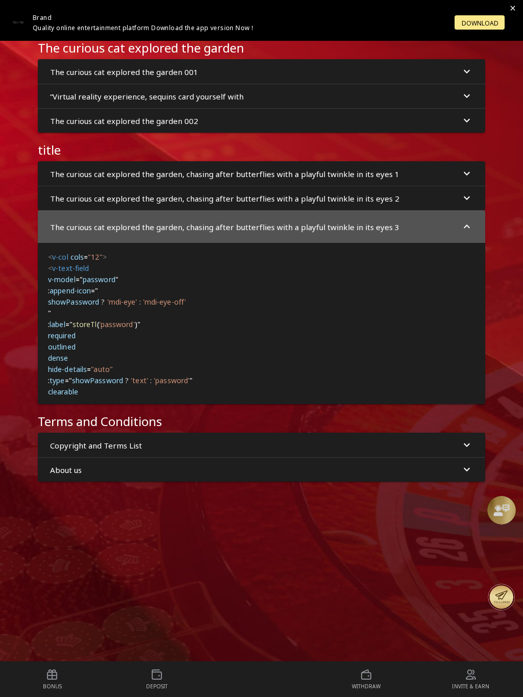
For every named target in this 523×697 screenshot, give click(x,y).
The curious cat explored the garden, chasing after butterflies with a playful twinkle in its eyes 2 (224, 198)
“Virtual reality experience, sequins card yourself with (147, 96)
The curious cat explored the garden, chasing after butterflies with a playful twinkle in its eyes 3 (224, 226)
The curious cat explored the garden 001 (124, 71)
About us (66, 469)
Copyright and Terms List (96, 445)
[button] (501, 510)
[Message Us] (501, 597)
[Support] (501, 510)
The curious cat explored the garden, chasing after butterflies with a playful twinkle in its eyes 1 (224, 173)
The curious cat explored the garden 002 (124, 120)
